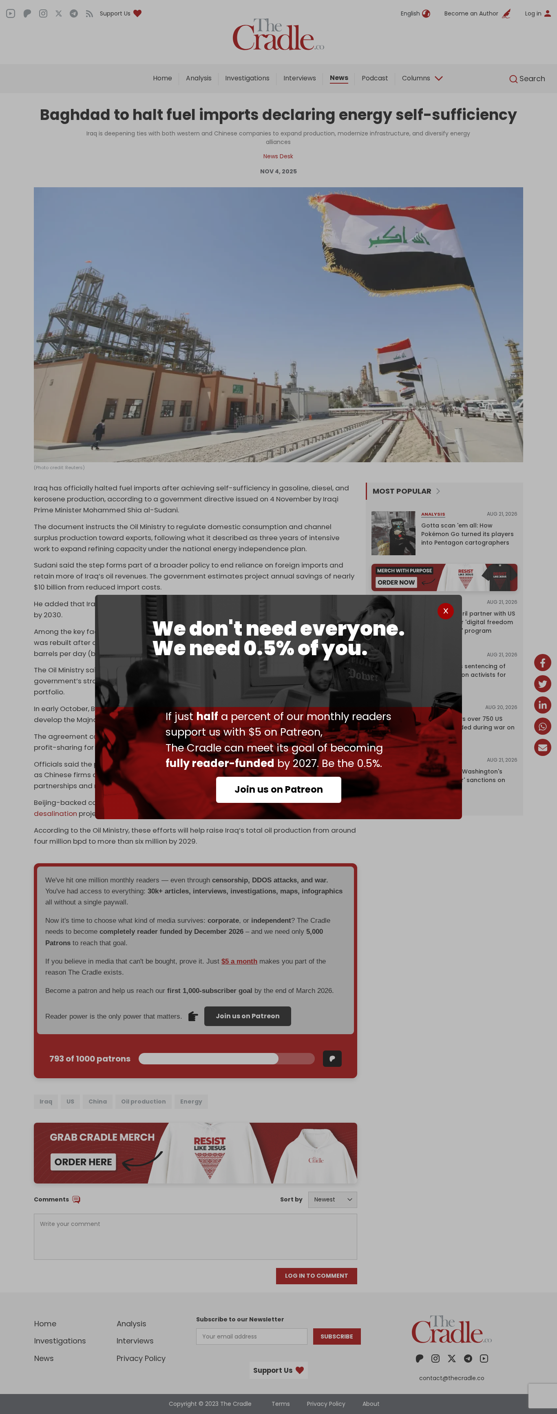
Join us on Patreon (278, 789)
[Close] (446, 611)
